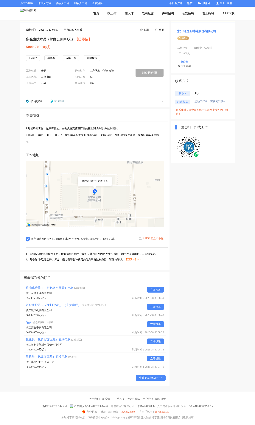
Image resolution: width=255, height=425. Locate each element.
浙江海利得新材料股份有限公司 (44, 344)
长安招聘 (188, 13)
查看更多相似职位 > (150, 377)
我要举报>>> (133, 259)
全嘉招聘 (97, 3)
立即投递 (155, 289)
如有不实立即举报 (153, 238)
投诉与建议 (133, 399)
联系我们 (107, 399)
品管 (41, 322)
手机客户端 (175, 3)
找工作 (112, 13)
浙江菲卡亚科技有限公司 (40, 362)
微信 (189, 3)
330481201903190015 (201, 406)
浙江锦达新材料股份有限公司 (196, 31)
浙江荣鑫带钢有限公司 (39, 327)
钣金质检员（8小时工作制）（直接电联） (66, 305)
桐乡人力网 (80, 3)
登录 (222, 3)
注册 (229, 3)
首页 (96, 13)
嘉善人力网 (62, 3)
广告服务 (120, 399)
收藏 (146, 29)
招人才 (129, 13)
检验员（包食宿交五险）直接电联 (54, 339)
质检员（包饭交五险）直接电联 (51, 356)
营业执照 (92, 411)
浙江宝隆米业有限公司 (39, 293)
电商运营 (148, 13)
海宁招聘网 (26, 3)
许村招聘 (168, 13)
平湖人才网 (44, 3)
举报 (161, 29)
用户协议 (148, 399)
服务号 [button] (206, 3)
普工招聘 (208, 13)
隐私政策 (160, 399)
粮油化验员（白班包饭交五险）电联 (55, 287)
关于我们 (94, 399)
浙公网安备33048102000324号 (91, 406)
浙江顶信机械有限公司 (39, 310)
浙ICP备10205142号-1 (54, 406)
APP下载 (228, 13)
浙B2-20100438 (146, 406)
